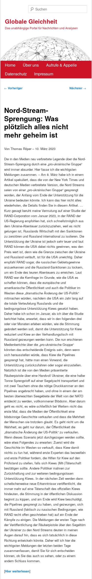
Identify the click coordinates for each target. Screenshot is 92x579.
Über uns (31, 65)
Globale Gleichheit (31, 21)
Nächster (77, 88)
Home (10, 65)
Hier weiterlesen (17, 571)
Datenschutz (16, 74)
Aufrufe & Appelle (61, 65)
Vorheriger (13, 88)
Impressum (43, 74)
